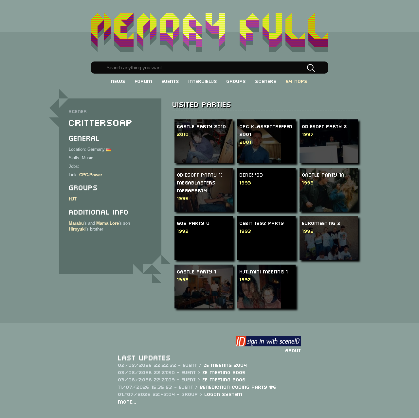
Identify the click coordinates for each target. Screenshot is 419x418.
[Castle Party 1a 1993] (332, 189)
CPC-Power (90, 174)
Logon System (224, 393)
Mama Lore (107, 223)
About (293, 350)
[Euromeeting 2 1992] (332, 237)
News (118, 80)
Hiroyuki (77, 229)
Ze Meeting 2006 (224, 379)
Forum (144, 80)
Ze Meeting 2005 (224, 371)
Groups (236, 80)
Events (170, 80)
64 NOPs (297, 80)
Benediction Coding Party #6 (238, 386)
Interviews (203, 80)
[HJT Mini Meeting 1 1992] (259, 295)
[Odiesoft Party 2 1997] (333, 141)
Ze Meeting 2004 (225, 364)
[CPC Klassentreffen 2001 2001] (259, 151)
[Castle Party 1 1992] (207, 286)
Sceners (266, 80)
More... (127, 401)
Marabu (76, 223)
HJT (73, 199)
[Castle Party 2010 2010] (203, 141)
